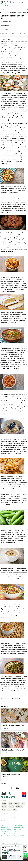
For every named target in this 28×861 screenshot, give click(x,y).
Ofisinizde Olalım (17, 841)
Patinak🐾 (3, 843)
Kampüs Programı (17, 843)
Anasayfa (2, 12)
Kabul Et (4, 857)
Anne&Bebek (16, 803)
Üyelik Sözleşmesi (17, 829)
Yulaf (1, 394)
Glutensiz (4, 803)
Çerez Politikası (4, 838)
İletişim (15, 823)
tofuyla (9, 249)
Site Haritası (3, 841)
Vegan (23, 803)
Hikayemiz (3, 825)
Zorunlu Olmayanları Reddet (12, 857)
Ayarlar (20, 857)
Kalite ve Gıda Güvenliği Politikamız (19, 836)
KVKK (15, 831)
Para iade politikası (18, 833)
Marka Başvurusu (17, 838)
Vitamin (9, 809)
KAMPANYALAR (4, 823)
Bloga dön (15, 788)
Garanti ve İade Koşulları (19, 827)
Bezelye (2, 494)
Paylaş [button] (4, 783)
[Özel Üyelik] (13, 2)
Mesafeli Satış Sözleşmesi (6, 829)
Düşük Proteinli (19, 806)
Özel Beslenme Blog (12, 12)
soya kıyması (12, 480)
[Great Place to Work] (10, 2)
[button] (22, 2)
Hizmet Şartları (4, 833)
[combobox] (15, 6)
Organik (10, 803)
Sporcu (3, 809)
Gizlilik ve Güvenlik (5, 831)
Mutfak (14, 809)
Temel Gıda (11, 806)
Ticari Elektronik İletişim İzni (7, 835)
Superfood (4, 806)
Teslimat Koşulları (4, 827)
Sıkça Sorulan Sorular (18, 825)
